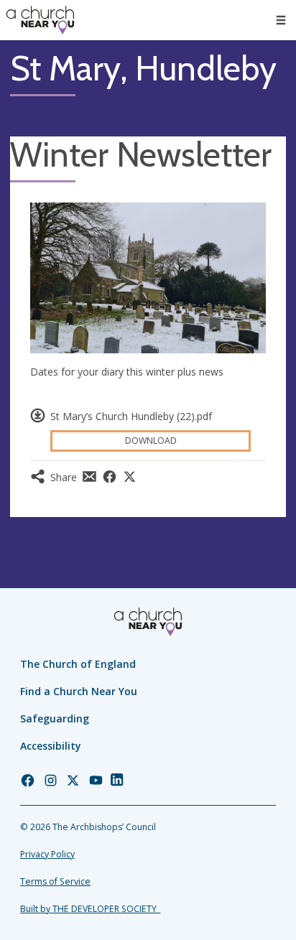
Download (151, 440)
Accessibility (50, 746)
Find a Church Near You (78, 691)
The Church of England (78, 664)
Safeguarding (54, 718)
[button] (281, 20)
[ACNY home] (40, 20)
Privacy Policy (47, 854)
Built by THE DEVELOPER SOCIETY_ (90, 909)
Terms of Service (55, 881)
